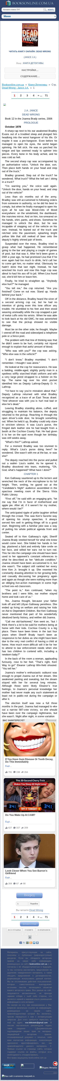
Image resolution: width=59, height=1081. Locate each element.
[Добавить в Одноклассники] (30, 942)
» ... (40, 95)
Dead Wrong (36, 910)
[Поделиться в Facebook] (21, 942)
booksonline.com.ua (38, 964)
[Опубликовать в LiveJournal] (24, 942)
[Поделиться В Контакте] (37, 942)
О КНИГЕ (29, 930)
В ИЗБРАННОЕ (44, 930)
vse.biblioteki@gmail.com (36, 1022)
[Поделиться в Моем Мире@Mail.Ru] (27, 942)
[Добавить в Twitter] (34, 942)
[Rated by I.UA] (27, 1068)
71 (46, 95)
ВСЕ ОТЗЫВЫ (14, 930)
